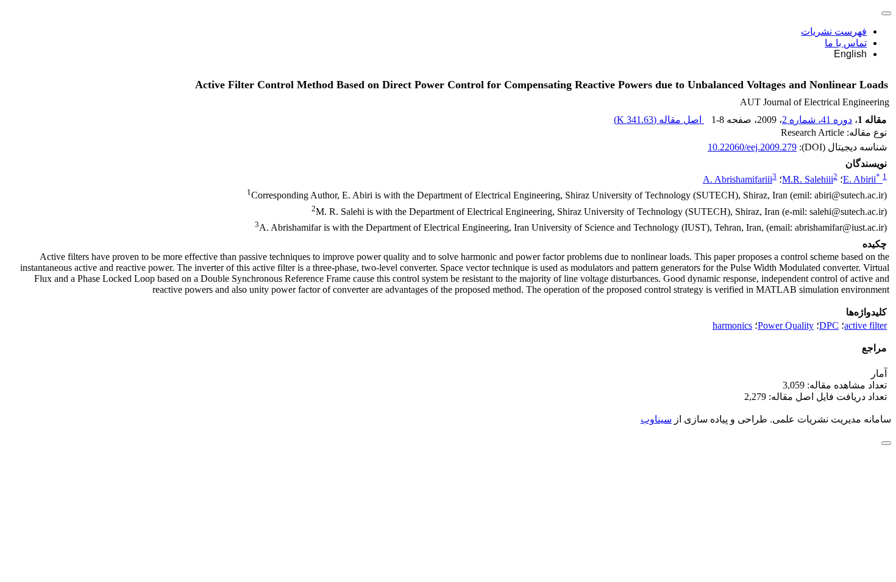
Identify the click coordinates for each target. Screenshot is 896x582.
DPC (829, 325)
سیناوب (656, 419)
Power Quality (786, 325)
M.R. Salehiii (807, 179)
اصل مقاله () (659, 119)
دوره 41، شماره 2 (817, 119)
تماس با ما (846, 43)
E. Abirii (861, 179)
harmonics (732, 325)
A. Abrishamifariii (737, 179)
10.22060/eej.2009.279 (752, 147)
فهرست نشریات (834, 31)
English (850, 54)
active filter (865, 325)
